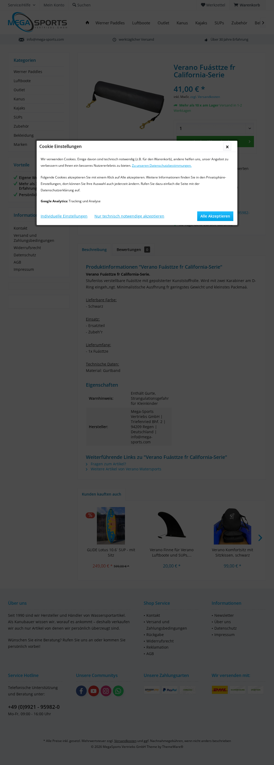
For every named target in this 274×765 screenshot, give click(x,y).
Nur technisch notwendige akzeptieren (129, 216)
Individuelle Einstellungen (64, 216)
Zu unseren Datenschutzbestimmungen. (162, 165)
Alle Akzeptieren (215, 216)
